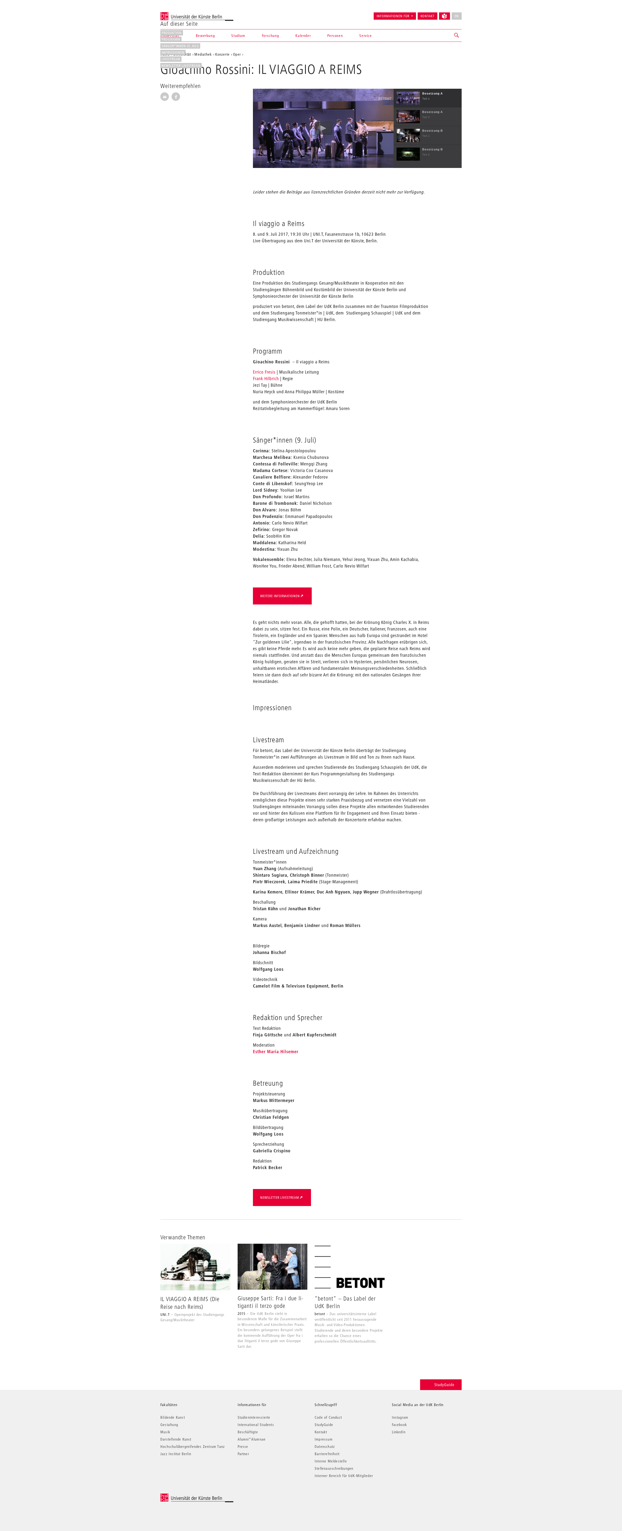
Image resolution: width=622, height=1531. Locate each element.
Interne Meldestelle (331, 1461)
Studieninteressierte (254, 1417)
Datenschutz (325, 1446)
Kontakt (427, 16)
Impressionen (173, 52)
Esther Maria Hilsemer (275, 1051)
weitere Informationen (280, 596)
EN (457, 16)
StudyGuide (444, 1384)
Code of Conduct (328, 1417)
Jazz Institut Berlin (175, 1453)
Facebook (399, 1424)
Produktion (172, 33)
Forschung (270, 35)
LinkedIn (399, 1431)
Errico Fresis (264, 372)
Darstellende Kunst (175, 1439)
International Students (256, 1424)
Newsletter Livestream (181, 65)
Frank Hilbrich (266, 378)
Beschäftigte (248, 1431)
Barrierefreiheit (327, 1453)
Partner (243, 1453)
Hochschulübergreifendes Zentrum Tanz (192, 1446)
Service (365, 35)
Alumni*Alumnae (252, 1439)
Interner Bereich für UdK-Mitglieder (344, 1475)
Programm (171, 39)
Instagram (400, 1417)
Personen (335, 35)
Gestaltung (169, 1424)
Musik (165, 1431)
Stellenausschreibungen (334, 1468)
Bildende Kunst (172, 1417)
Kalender (303, 35)
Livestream (171, 59)
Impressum (324, 1439)
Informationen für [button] (393, 16)
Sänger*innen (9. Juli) (180, 46)
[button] (457, 35)
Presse (243, 1446)
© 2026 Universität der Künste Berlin (185, 1496)
